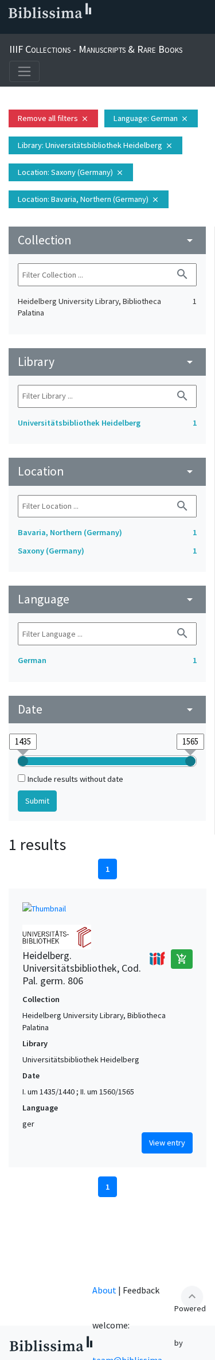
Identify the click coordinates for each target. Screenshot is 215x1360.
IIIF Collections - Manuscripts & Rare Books (95, 49)
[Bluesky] (48, 29)
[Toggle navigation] (24, 71)
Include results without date (75, 779)
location (107, 471)
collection (107, 240)
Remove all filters (53, 118)
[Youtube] (85, 29)
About (104, 1290)
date (107, 709)
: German (151, 118)
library (107, 361)
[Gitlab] (121, 29)
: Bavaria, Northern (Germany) (88, 199)
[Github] (103, 29)
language (107, 599)
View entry (167, 1142)
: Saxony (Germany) (71, 172)
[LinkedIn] (30, 29)
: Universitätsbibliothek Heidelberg (95, 145)
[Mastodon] (66, 29)
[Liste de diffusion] (11, 29)
